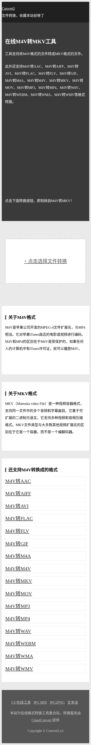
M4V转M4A (18, 556)
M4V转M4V (18, 568)
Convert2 (8, 8)
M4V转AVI (16, 506)
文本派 (72, 702)
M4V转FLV (17, 531)
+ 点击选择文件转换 (45, 261)
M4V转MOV (18, 593)
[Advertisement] (45, 151)
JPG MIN (40, 702)
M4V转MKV (18, 581)
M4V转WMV (19, 668)
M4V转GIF (16, 543)
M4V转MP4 (17, 618)
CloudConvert (41, 720)
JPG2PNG (57, 702)
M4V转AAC (18, 481)
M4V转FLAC (19, 518)
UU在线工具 (21, 702)
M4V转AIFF (18, 493)
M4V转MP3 (17, 606)
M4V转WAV (18, 631)
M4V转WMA (19, 656)
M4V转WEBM (20, 643)
